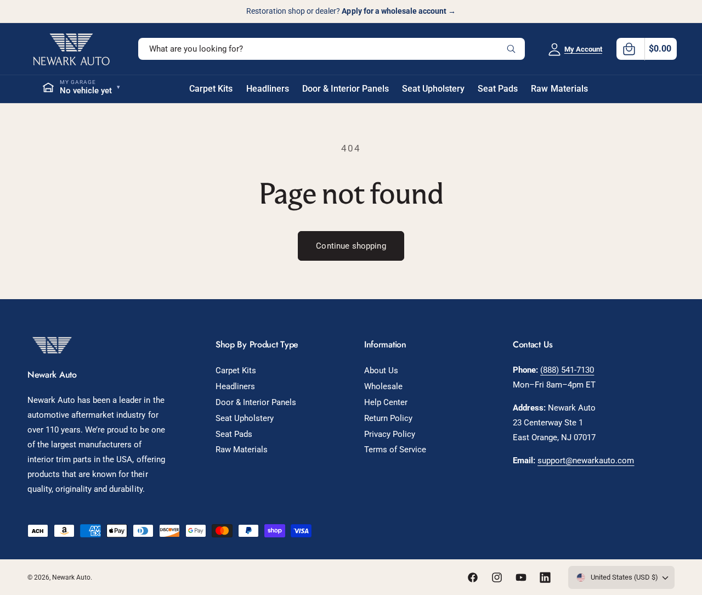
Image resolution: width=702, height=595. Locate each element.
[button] (646, 49)
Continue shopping (351, 246)
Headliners (235, 386)
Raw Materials (242, 449)
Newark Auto (71, 577)
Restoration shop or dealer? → (351, 11)
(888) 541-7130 (567, 370)
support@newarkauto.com (585, 460)
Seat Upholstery (245, 418)
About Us (381, 370)
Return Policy (388, 418)
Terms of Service (395, 449)
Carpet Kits (236, 370)
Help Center (385, 402)
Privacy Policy (389, 434)
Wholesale (383, 386)
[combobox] (331, 49)
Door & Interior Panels (256, 402)
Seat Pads (234, 434)
